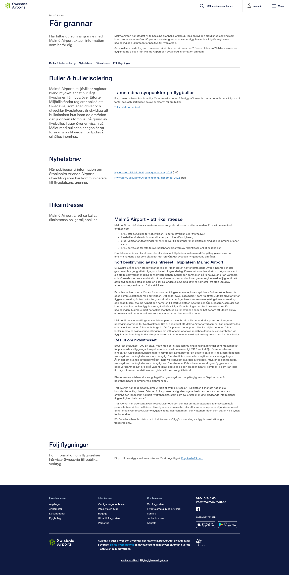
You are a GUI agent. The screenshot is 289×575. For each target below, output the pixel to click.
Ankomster (55, 508)
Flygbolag (55, 518)
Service (151, 513)
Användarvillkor (129, 560)
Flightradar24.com (192, 458)
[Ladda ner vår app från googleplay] (227, 525)
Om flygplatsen (156, 504)
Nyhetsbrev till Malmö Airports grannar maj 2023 (143, 172)
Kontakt (151, 522)
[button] (278, 6)
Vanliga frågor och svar (111, 504)
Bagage (102, 513)
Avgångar (55, 504)
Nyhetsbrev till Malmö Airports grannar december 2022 (147, 177)
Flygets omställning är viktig (163, 508)
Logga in (257, 6)
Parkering (103, 522)
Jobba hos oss (155, 518)
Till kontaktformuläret (127, 107)
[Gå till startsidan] (61, 542)
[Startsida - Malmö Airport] (16, 6)
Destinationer (57, 513)
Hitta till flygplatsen (109, 518)
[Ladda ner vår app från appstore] (205, 525)
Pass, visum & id (108, 508)
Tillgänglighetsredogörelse (154, 560)
